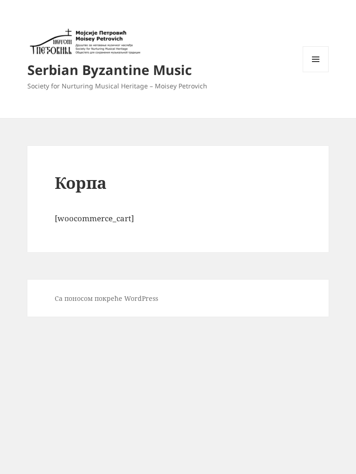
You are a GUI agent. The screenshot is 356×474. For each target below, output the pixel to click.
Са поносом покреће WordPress (106, 298)
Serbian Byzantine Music (109, 70)
